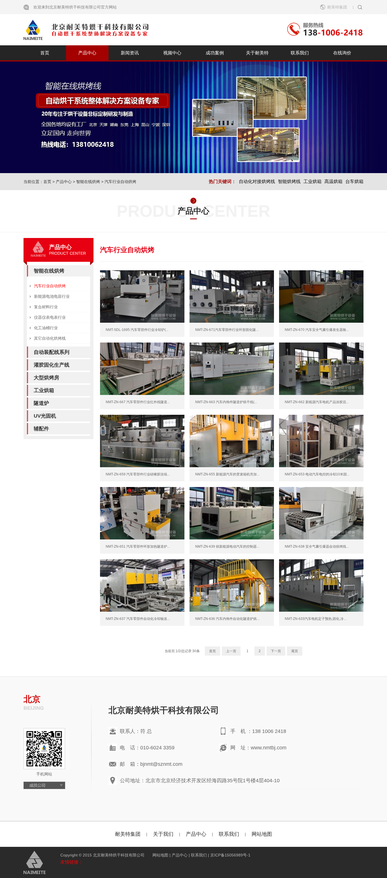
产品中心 (87, 52)
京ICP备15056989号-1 (230, 855)
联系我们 (300, 52)
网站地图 (262, 834)
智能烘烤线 (289, 181)
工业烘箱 (312, 181)
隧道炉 (41, 403)
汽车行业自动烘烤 (120, 181)
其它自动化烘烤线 (50, 338)
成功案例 (215, 52)
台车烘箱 (354, 181)
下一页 (276, 651)
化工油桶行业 (46, 328)
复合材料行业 (46, 307)
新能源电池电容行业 (52, 296)
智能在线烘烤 (88, 181)
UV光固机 (45, 416)
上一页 (231, 651)
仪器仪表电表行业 (50, 317)
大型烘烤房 (46, 377)
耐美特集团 (128, 834)
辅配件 (41, 428)
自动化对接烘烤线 (257, 181)
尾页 (294, 651)
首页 (44, 52)
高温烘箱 (333, 181)
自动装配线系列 (51, 352)
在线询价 (342, 52)
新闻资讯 (130, 52)
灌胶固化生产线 (51, 365)
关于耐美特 (257, 52)
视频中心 (172, 52)
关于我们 (163, 834)
